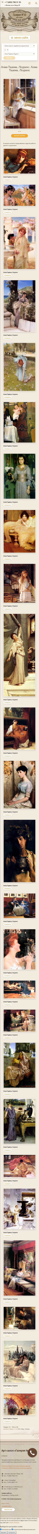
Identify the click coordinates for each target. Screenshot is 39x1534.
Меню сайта (21, 37)
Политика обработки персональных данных (16, 1466)
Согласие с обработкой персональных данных (17, 1468)
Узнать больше (14, 1522)
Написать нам (8, 1509)
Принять (3, 1532)
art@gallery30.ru (7, 1506)
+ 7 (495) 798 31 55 (13, 2)
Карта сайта (5, 1503)
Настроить (11, 1532)
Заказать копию (19, 136)
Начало (5, 1429)
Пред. (11, 1429)
